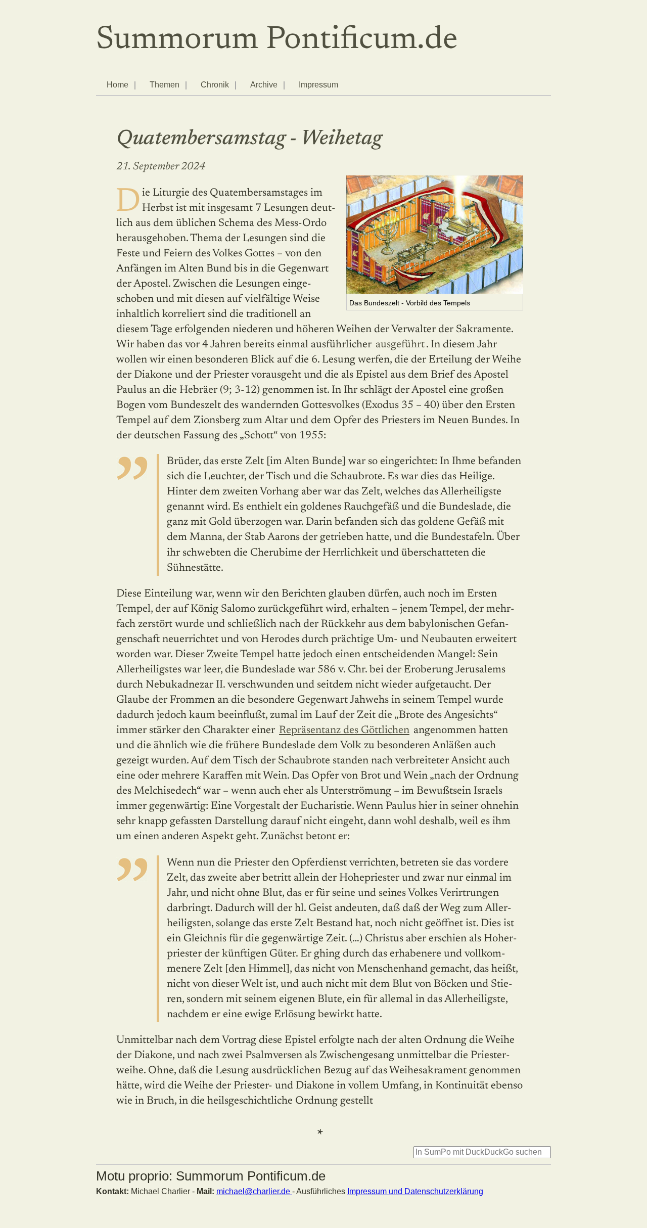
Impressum (318, 84)
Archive (264, 84)
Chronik (215, 84)
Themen (164, 84)
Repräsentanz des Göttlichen (344, 730)
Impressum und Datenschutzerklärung (415, 1191)
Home (117, 84)
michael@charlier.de (254, 1191)
